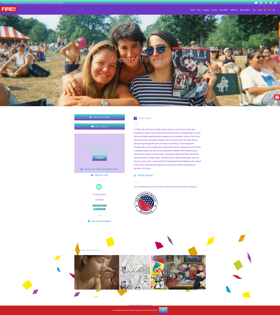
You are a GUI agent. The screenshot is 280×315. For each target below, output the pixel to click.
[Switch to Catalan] (265, 10)
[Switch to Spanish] (269, 10)
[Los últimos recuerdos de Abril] (106, 257)
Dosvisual (149, 305)
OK (163, 310)
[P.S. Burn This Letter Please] (196, 257)
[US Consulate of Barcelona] (146, 192)
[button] (277, 97)
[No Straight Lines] (151, 257)
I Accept (100, 157)
